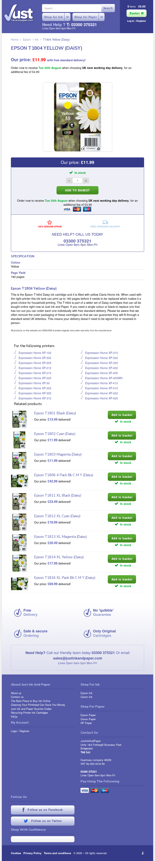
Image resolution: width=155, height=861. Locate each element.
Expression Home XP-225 (35, 378)
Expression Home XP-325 (101, 363)
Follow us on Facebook (45, 810)
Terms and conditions (57, 853)
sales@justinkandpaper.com (77, 658)
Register (141, 21)
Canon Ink (86, 697)
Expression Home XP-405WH (104, 378)
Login (14, 731)
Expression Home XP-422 (101, 393)
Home (15, 39)
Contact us (17, 697)
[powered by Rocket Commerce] (129, 853)
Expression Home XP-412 (101, 383)
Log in (130, 21)
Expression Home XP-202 (35, 358)
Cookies (16, 853)
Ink (37, 39)
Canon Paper (88, 719)
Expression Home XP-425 (101, 398)
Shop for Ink (53, 17)
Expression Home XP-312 (35, 398)
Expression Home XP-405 (101, 373)
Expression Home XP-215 (35, 373)
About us (16, 693)
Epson (27, 39)
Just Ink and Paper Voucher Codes (31, 709)
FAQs (14, 717)
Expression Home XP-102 (35, 353)
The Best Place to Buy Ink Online (30, 701)
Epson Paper (88, 715)
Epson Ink (86, 693)
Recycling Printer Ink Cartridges (29, 712)
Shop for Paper (85, 17)
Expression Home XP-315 (101, 353)
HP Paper (86, 723)
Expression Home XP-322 (101, 358)
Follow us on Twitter (46, 821)
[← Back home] (18, 13)
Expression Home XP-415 (101, 388)
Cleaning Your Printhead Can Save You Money (38, 705)
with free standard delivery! (66, 60)
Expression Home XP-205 (35, 363)
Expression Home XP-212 (35, 368)
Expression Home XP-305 (35, 393)
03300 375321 (77, 241)
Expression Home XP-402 (101, 368)
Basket (135, 13)
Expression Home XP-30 (34, 383)
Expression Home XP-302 (35, 388)
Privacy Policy (32, 853)
